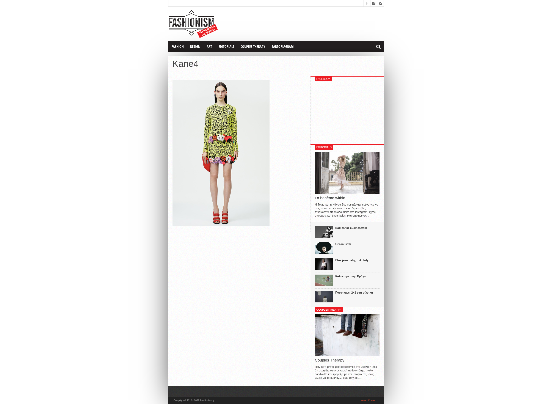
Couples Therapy (253, 46)
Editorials (226, 46)
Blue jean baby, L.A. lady (352, 260)
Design (195, 46)
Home (363, 400)
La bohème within (330, 198)
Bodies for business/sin (351, 228)
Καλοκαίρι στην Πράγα (350, 276)
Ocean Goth (343, 244)
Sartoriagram (283, 46)
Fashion (177, 46)
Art (209, 46)
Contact (372, 400)
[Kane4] (221, 224)
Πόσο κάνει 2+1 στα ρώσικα (354, 292)
